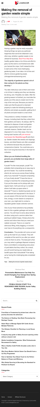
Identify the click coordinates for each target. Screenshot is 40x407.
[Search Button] (37, 301)
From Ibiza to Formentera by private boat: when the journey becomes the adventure (18, 313)
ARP (8, 21)
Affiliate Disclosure (20, 397)
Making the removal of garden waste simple (20, 261)
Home (3, 397)
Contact (10, 397)
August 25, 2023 (17, 21)
